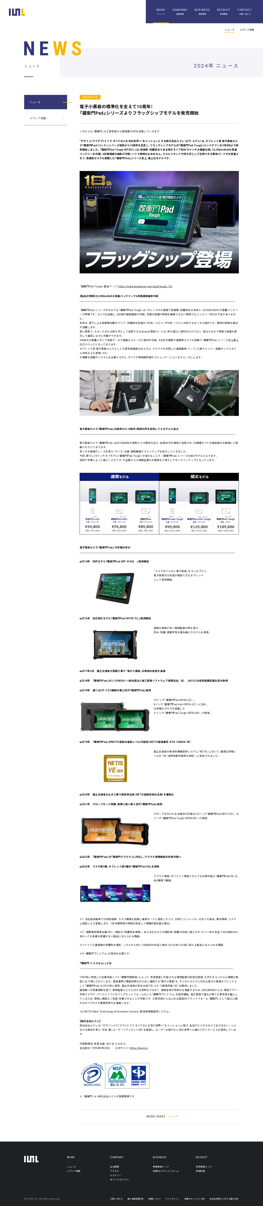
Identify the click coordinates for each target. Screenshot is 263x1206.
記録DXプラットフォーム (166, 1171)
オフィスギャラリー (120, 1179)
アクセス (114, 1171)
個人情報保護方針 (135, 1198)
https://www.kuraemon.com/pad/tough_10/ (145, 286)
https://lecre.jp (139, 1048)
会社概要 (114, 1166)
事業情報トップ (161, 1166)
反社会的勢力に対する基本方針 (224, 1198)
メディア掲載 (247, 29)
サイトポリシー (172, 1198)
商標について (154, 1198)
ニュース (230, 29)
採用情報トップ (204, 1166)
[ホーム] (17, 12)
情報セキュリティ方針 (194, 1198)
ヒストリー (115, 1175)
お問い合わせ (116, 1198)
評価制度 (200, 1171)
